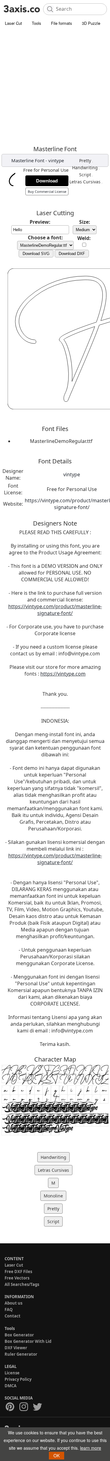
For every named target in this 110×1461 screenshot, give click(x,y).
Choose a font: (45, 237)
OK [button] (56, 1455)
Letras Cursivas (85, 182)
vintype (56, 160)
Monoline (53, 1196)
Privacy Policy (18, 1379)
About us (13, 1303)
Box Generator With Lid (28, 1341)
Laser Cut (13, 23)
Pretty (85, 160)
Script (85, 175)
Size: (84, 222)
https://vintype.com (63, 673)
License (12, 1373)
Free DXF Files (18, 1271)
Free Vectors (17, 1278)
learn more (90, 1448)
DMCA (10, 1385)
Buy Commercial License (47, 191)
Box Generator (19, 1335)
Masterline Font (27, 160)
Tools (36, 23)
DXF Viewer (16, 1347)
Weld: (84, 238)
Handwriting (85, 167)
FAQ (9, 1309)
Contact (12, 1316)
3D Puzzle (91, 23)
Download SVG (36, 253)
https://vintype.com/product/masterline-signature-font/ (55, 609)
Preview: (40, 222)
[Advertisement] (55, 87)
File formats (61, 23)
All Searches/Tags (22, 1284)
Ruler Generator (21, 1354)
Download (47, 180)
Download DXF (72, 253)
